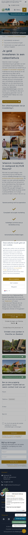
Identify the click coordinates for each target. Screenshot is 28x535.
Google (5, 269)
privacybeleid (18, 268)
